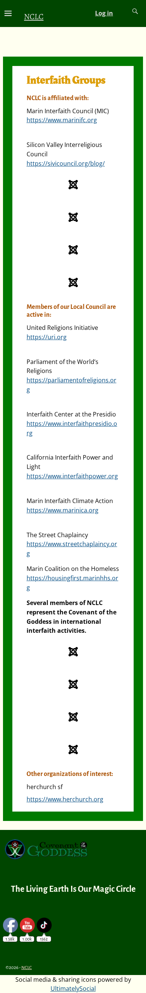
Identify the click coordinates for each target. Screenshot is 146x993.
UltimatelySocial (73, 988)
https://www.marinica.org (62, 510)
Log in (104, 13)
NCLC (33, 16)
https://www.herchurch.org (65, 799)
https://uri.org (47, 337)
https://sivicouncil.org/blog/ (66, 163)
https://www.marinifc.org (62, 120)
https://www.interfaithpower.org (72, 476)
